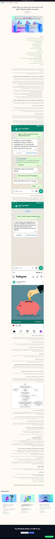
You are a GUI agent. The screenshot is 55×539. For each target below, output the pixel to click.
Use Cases (27, 13)
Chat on (30, 0)
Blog (7, 2)
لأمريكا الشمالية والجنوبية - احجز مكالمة (38, 481)
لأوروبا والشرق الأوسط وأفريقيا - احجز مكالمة (38, 479)
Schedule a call (23, 0)
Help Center (11, 2)
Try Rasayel (16, 2)
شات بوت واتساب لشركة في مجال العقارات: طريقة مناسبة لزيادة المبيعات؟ (8, 505)
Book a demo (32, 532)
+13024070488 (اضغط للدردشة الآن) (38, 475)
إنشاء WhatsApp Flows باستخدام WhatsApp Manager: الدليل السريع (27, 505)
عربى (52, 2)
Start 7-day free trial (24, 532)
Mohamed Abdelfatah (27, 11)
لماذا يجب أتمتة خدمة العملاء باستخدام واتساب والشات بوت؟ (44, 505)
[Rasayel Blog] (3, 3)
